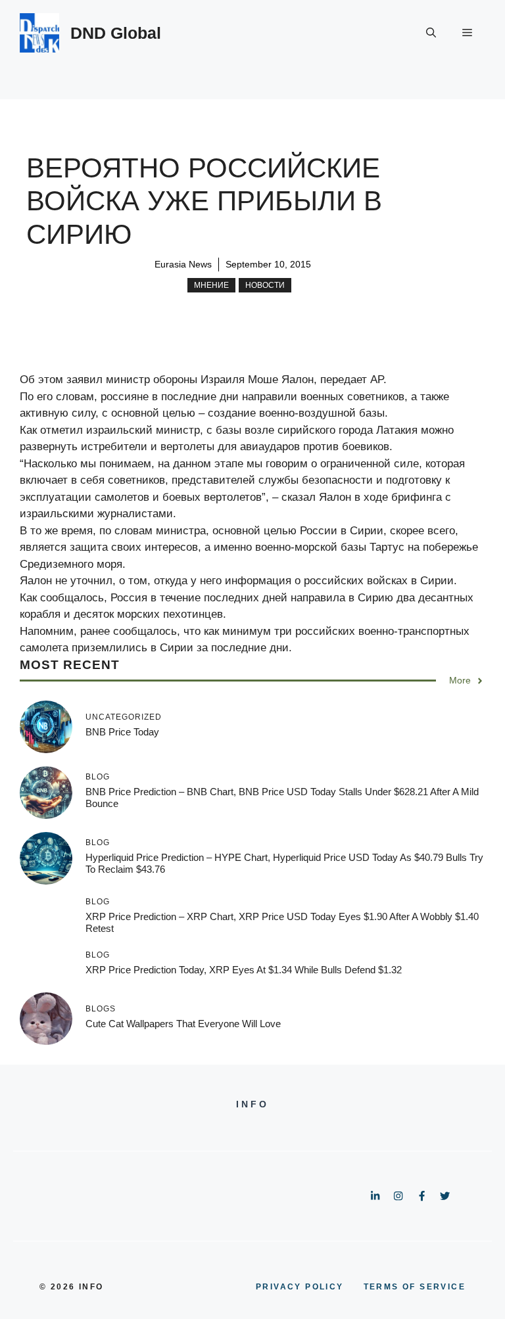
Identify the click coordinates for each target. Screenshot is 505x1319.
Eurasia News (183, 264)
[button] (431, 33)
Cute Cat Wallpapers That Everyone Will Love (183, 1023)
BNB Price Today (122, 731)
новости (265, 285)
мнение (211, 285)
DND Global (115, 33)
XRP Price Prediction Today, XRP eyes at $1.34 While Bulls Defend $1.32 (243, 969)
